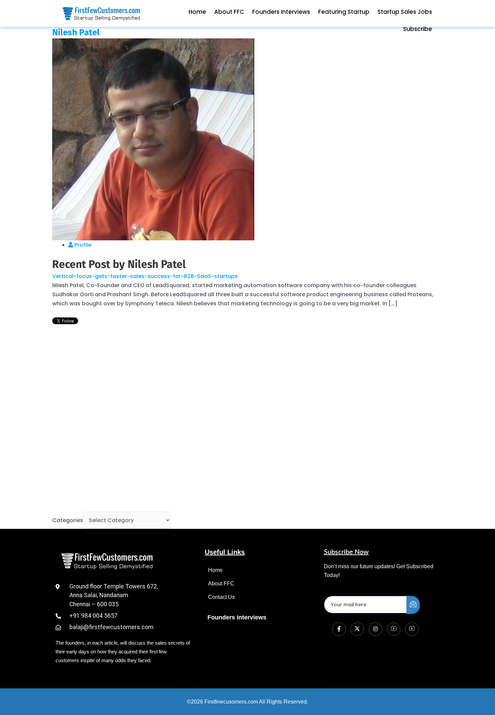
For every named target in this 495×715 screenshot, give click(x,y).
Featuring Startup (343, 12)
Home (197, 12)
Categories (67, 520)
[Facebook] (339, 629)
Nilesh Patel (76, 32)
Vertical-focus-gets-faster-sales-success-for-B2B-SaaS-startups (145, 276)
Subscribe (417, 29)
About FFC (229, 12)
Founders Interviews (281, 12)
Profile (82, 245)
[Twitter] (357, 629)
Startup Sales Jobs (404, 12)
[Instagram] (375, 629)
